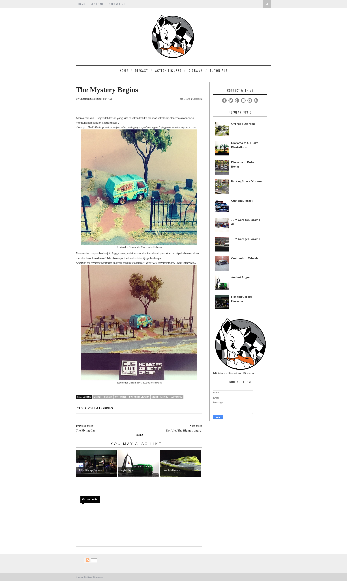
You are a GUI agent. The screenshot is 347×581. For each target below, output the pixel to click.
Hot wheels (120, 396)
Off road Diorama (243, 123)
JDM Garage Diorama (245, 238)
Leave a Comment (193, 98)
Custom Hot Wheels (244, 258)
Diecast (97, 396)
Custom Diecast (242, 200)
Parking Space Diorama (246, 181)
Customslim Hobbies (90, 98)
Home (139, 434)
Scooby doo (176, 396)
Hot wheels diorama (139, 396)
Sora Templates (95, 577)
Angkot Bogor (240, 277)
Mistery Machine (160, 396)
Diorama (108, 396)
